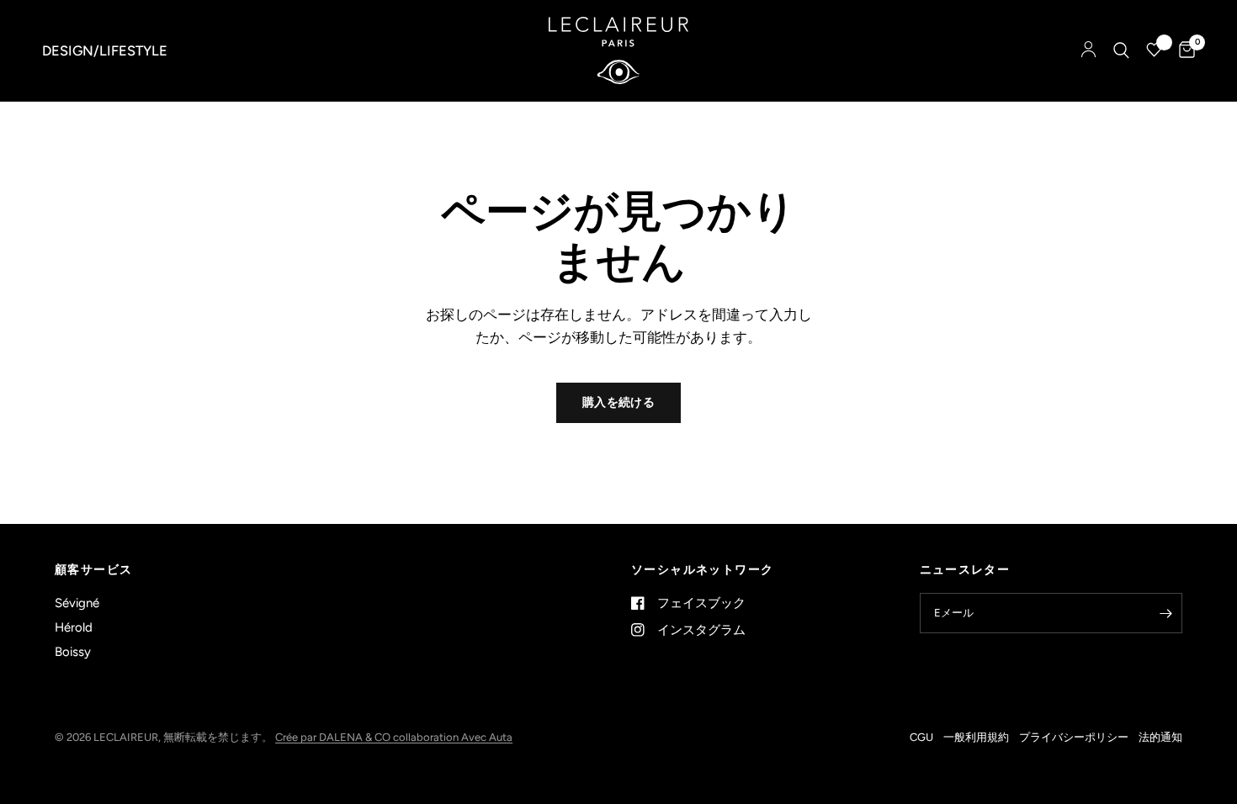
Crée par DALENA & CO (334, 737)
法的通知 (1160, 737)
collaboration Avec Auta (452, 737)
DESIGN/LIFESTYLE (104, 50)
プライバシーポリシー (1073, 737)
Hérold (74, 627)
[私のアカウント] (1088, 50)
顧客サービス (93, 570)
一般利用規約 (976, 737)
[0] (1183, 50)
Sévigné (77, 603)
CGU (921, 737)
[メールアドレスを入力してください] (1165, 613)
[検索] (1121, 50)
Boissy (73, 651)
